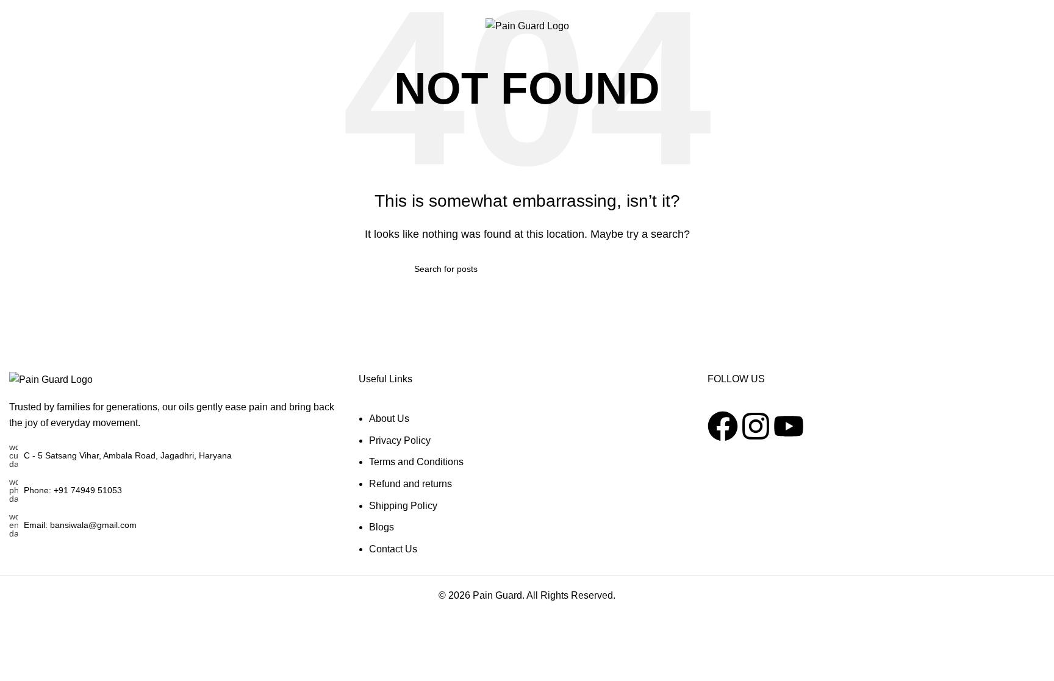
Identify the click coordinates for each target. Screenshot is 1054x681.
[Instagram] (755, 426)
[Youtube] (788, 426)
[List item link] (177, 490)
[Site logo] (527, 25)
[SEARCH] (635, 269)
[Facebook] (723, 426)
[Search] (984, 26)
